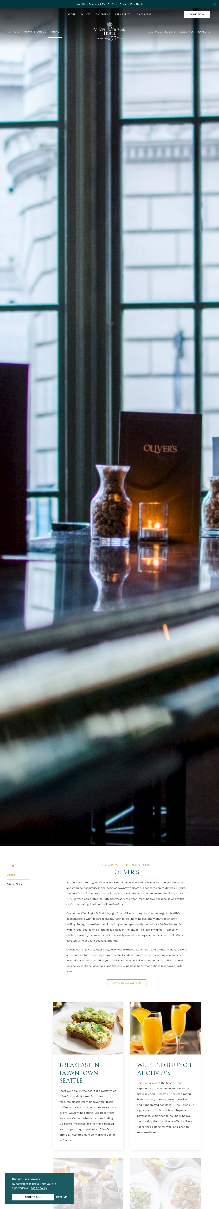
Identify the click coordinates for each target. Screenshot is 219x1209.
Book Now (196, 14)
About (71, 14)
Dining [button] (55, 31)
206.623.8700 (144, 14)
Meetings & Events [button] (161, 31)
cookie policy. (39, 1188)
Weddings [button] (187, 31)
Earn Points (122, 14)
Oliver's (11, 874)
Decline (61, 1197)
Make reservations (127, 982)
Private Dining (14, 884)
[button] (214, 4)
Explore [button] (204, 31)
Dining (10, 865)
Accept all (32, 1197)
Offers (14, 31)
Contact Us (103, 14)
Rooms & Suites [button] (34, 31)
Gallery (85, 14)
